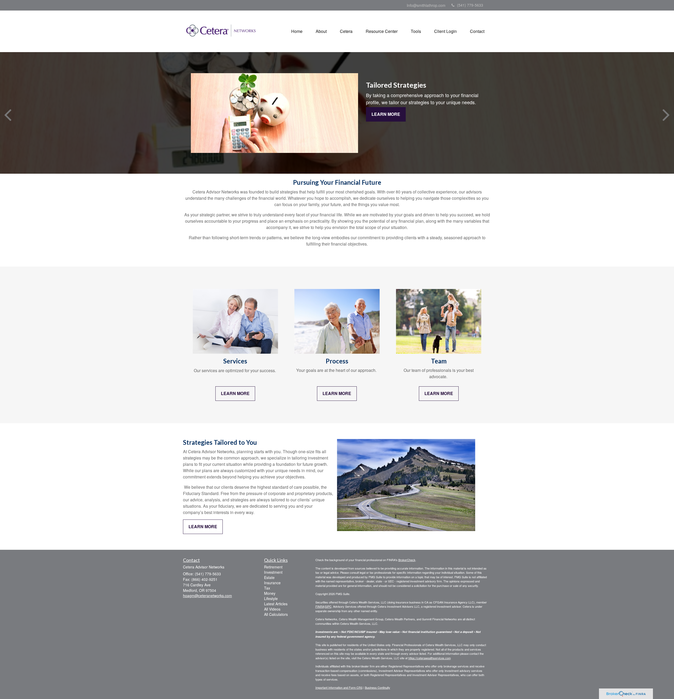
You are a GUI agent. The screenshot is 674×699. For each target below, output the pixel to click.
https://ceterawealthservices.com (429, 658)
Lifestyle (271, 598)
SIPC (328, 606)
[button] (321, 31)
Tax (267, 588)
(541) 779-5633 (470, 5)
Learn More (385, 114)
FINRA (319, 606)
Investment (273, 572)
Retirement (273, 567)
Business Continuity (377, 687)
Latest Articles (276, 603)
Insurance (272, 582)
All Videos (272, 609)
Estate (269, 577)
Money (269, 593)
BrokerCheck (406, 560)
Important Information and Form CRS (339, 687)
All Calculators (276, 614)
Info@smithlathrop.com (426, 5)
